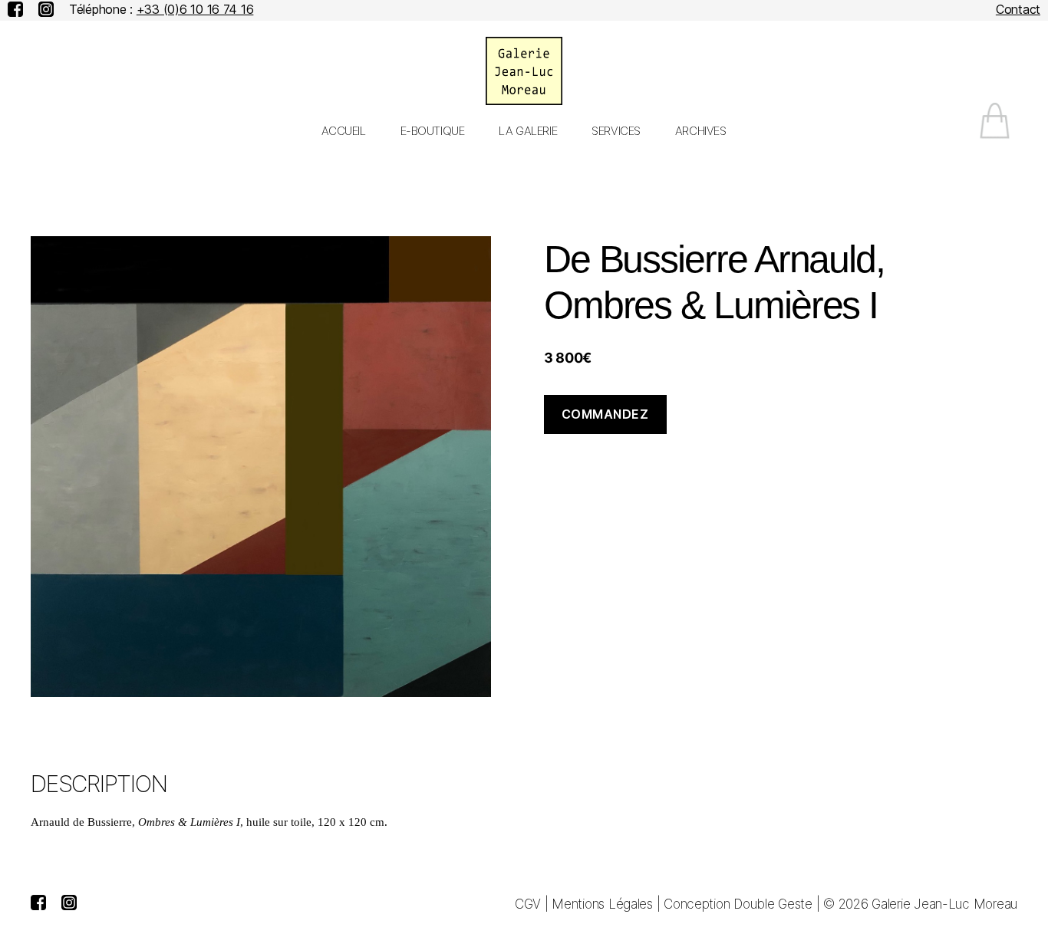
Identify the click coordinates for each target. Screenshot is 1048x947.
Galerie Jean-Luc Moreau (944, 904)
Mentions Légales (602, 904)
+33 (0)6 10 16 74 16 (195, 9)
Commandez (605, 414)
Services (616, 131)
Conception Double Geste (738, 904)
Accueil (343, 131)
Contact (1018, 9)
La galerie (528, 131)
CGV (528, 904)
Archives (701, 131)
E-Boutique (432, 131)
